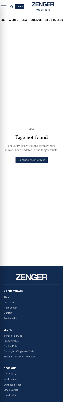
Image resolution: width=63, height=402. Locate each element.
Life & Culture (11, 395)
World (13, 20)
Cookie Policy (11, 346)
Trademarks (10, 318)
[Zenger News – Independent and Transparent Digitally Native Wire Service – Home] (43, 5)
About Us (9, 297)
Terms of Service (13, 335)
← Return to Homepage (31, 160)
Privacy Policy (11, 341)
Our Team (9, 302)
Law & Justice (11, 389)
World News (10, 379)
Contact (8, 312)
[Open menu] (3, 6)
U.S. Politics (10, 374)
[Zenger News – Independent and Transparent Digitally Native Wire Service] (31, 277)
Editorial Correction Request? (19, 356)
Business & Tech (12, 384)
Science (36, 20)
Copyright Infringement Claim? (20, 351)
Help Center (10, 307)
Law (24, 20)
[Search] (11, 6)
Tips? (19, 6)
